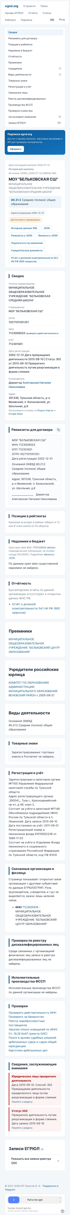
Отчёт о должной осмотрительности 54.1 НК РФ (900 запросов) (34, 259)
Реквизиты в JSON (21, 235)
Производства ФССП (20, 104)
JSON (47, 228)
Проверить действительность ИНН (32, 1012)
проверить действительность (42, 333)
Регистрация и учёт (19, 86)
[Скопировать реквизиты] (58, 430)
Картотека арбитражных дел (28, 1050)
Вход (62, 19)
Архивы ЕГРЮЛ (14, 12)
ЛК (52, 20)
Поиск (44, 6)
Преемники (15, 62)
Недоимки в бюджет (20, 50)
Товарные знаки (17, 80)
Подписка (26, 19)
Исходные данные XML (24, 228)
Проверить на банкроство (26, 1016)
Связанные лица (18, 92)
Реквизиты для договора (22, 38)
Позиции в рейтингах (20, 44)
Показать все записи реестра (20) (35, 1161)
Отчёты (33, 12)
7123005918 (30, 907)
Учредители (34, 68)
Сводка (12, 32)
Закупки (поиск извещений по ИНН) (33, 1029)
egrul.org (11, 6)
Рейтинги (10, 19)
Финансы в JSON (47, 235)
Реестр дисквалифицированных (27, 98)
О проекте (29, 6)
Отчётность (15, 56)
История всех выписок (21, 169)
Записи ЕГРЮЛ (34, 122)
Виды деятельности (34, 74)
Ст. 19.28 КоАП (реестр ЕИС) (28, 1033)
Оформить (16, 149)
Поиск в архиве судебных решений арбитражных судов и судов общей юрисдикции (33, 1042)
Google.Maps (16, 413)
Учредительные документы (26, 250)
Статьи (47, 12)
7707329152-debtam (44, 547)
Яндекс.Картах (45, 410)
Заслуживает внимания (34, 116)
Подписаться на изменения (27, 243)
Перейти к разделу (22, 1101)
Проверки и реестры (20, 110)
